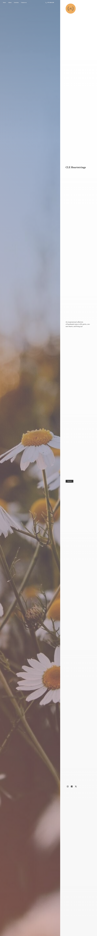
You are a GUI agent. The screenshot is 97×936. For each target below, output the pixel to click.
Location (16, 2)
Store (4, 2)
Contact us (24, 2)
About (10, 2)
